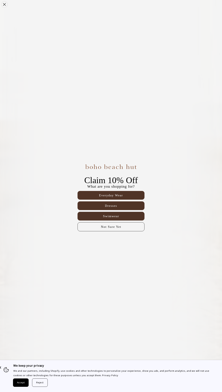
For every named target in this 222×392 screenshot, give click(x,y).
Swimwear (111, 216)
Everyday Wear (111, 195)
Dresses (111, 205)
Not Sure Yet (111, 226)
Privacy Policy (110, 375)
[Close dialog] (4, 4)
